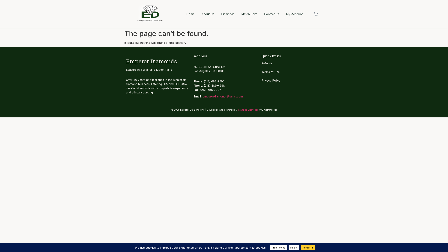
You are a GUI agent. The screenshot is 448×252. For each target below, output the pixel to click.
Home (190, 14)
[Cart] (316, 14)
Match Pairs (249, 14)
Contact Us (271, 14)
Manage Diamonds (248, 109)
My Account (294, 14)
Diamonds (227, 14)
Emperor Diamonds (151, 61)
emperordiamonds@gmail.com (223, 96)
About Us (207, 14)
